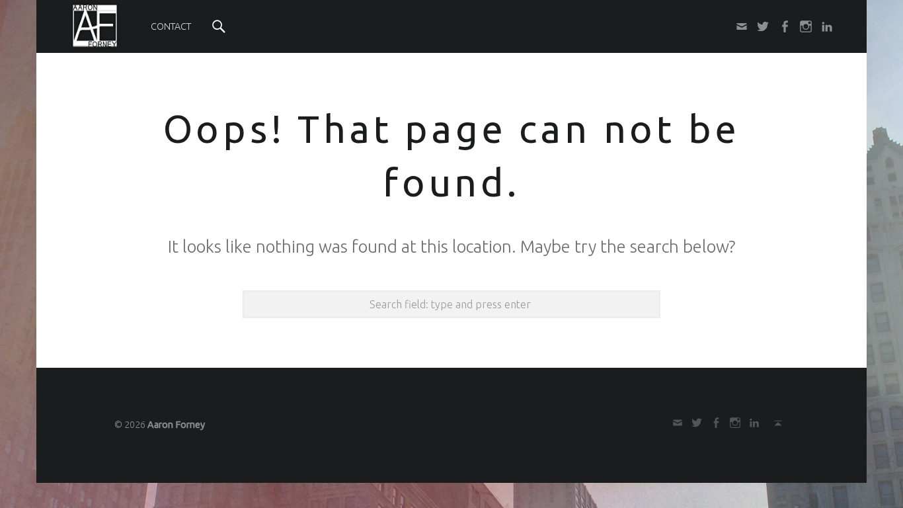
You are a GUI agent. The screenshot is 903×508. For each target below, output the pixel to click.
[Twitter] (758, 26)
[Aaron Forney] (94, 25)
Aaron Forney (176, 424)
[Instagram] (801, 26)
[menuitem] (171, 26)
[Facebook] (780, 26)
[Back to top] (774, 422)
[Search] (218, 26)
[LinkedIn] (823, 26)
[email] (737, 26)
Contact (171, 26)
